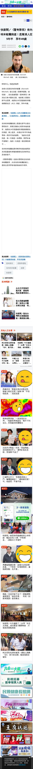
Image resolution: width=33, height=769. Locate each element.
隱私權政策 (22, 765)
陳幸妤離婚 (19, 6)
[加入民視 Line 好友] (16, 513)
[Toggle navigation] (2, 2)
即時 (10, 6)
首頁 (4, 6)
